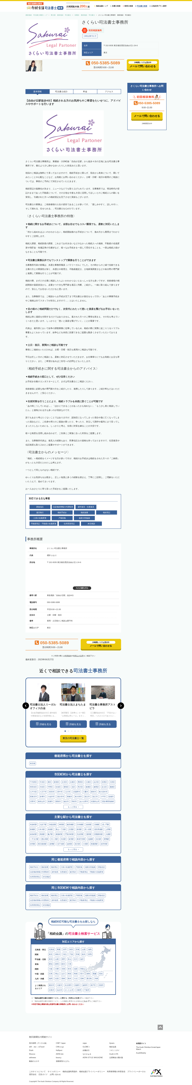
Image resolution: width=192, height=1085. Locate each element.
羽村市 (74, 801)
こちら (84, 1001)
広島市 (51, 990)
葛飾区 (112, 787)
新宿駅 (79, 829)
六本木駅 (41, 829)
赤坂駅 (50, 829)
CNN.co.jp (60, 1047)
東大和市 (78, 797)
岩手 (65, 949)
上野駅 (108, 829)
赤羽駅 (32, 844)
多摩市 (42, 797)
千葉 (71, 954)
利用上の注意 (78, 656)
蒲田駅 (88, 834)
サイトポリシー (54, 1071)
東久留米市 (103, 792)
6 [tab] (81, 731)
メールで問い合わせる (147, 116)
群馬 (90, 954)
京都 (63, 969)
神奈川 (57, 954)
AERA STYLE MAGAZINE (93, 1058)
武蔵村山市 (95, 801)
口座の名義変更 (67, 867)
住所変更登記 (35, 877)
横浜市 (51, 985)
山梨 (57, 959)
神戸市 (93, 985)
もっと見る (72, 807)
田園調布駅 (98, 834)
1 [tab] (65, 731)
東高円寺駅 (81, 839)
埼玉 (65, 954)
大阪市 (59, 985)
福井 (82, 959)
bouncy (58, 1058)
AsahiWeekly (141, 1053)
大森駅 (108, 834)
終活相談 (46, 877)
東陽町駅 (59, 834)
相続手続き (34, 867)
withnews (32, 1058)
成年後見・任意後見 (59, 872)
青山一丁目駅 (61, 829)
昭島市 (58, 801)
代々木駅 (54, 839)
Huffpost (59, 1050)
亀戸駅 (50, 834)
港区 (49, 782)
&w (35, 1047)
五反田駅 (80, 834)
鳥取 (69, 974)
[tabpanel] (43, 705)
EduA (31, 1050)
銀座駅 (88, 824)
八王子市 (43, 792)
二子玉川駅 (34, 839)
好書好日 (86, 1050)
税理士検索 (128, 6)
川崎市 (78, 990)
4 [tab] (75, 731)
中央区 (42, 782)
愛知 (50, 964)
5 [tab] (78, 731)
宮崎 (82, 978)
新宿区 (56, 782)
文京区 (64, 782)
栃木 (83, 954)
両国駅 (42, 834)
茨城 (77, 954)
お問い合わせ (55, 1074)
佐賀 (57, 978)
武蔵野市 (76, 792)
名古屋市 (68, 985)
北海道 (51, 949)
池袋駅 (90, 839)
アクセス (109, 91)
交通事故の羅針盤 (116, 1058)
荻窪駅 (71, 839)
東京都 (32, 763)
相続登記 (54, 867)
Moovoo (32, 1054)
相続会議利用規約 (70, 1071)
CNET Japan (61, 1043)
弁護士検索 (116, 6)
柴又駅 (77, 844)
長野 (63, 959)
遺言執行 (73, 872)
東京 (50, 954)
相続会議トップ (102, 6)
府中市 (59, 792)
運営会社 (32, 1074)
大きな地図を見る (82, 588)
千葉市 (86, 990)
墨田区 (80, 782)
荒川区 (80, 787)
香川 (82, 974)
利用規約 (68, 656)
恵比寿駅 (44, 839)
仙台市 (59, 990)
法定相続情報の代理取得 (39, 872)
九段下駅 (43, 824)
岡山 (57, 974)
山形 (83, 949)
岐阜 (63, 964)
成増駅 (51, 844)
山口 (63, 974)
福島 (90, 949)
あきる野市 (84, 801)
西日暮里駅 (42, 844)
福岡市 (85, 985)
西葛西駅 (94, 844)
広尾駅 (71, 829)
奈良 (69, 969)
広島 (50, 974)
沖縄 (96, 978)
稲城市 (111, 797)
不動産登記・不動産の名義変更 (91, 872)
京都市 (101, 985)
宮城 (77, 949)
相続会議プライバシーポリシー (92, 1071)
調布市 (93, 792)
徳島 (88, 974)
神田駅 (61, 824)
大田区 (112, 782)
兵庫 (57, 969)
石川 (75, 959)
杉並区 (58, 787)
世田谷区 (33, 787)
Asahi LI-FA (113, 1054)
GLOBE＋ (86, 1047)
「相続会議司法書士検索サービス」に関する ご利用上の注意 (56, 998)
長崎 (63, 978)
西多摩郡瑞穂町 (108, 801)
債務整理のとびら (62, 1061)
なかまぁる (87, 1054)
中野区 (50, 787)
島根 (75, 974)
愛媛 (94, 974)
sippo (85, 1043)
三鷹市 (85, 792)
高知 (101, 974)
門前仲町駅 (69, 834)
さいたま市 (69, 990)
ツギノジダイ (114, 1050)
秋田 (71, 949)
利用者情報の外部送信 (116, 1071)
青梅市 (69, 797)
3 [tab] (71, 731)
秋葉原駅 (52, 824)
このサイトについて (37, 1071)
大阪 (50, 969)
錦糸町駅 (33, 834)
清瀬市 (50, 801)
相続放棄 (44, 867)
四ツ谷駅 (88, 829)
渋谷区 (42, 787)
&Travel (41, 1047)
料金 (85, 91)
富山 (69, 959)
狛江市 (95, 797)
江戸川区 (33, 792)
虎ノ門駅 (105, 824)
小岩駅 (85, 844)
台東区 (72, 782)
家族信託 (101, 867)
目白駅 (98, 839)
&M (30, 1047)
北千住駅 (60, 844)
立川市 (67, 792)
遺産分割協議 (90, 867)
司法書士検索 (142, 6)
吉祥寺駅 (104, 844)
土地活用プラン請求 (159, 6)
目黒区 (104, 782)
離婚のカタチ (34, 1061)
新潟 (50, 959)
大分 (75, 978)
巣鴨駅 (106, 839)
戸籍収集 (78, 867)
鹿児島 (89, 978)
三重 (69, 964)
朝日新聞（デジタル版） (38, 1043)
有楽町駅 (33, 824)
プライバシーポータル (136, 1071)
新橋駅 (32, 829)
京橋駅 (96, 824)
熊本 (69, 978)
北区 (73, 787)
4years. (112, 1043)
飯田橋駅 (70, 824)
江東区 (88, 782)
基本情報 (37, 91)
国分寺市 (60, 797)
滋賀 (75, 969)
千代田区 (33, 782)
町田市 (51, 792)
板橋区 (88, 787)
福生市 (66, 801)
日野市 (32, 801)
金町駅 (69, 844)
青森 (58, 949)
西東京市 (33, 797)
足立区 (104, 787)
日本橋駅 (80, 824)
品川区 (96, 782)
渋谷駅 (63, 839)
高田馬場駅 (98, 829)
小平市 (103, 797)
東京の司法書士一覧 (73, 738)
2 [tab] (68, 731)
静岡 (57, 964)
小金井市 (51, 797)
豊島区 (66, 787)
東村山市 (41, 801)
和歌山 (82, 969)
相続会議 (112, 1047)
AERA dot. (60, 1054)
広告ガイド (43, 1074)
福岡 (50, 978)
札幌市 (77, 985)
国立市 (87, 797)
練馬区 (96, 787)
